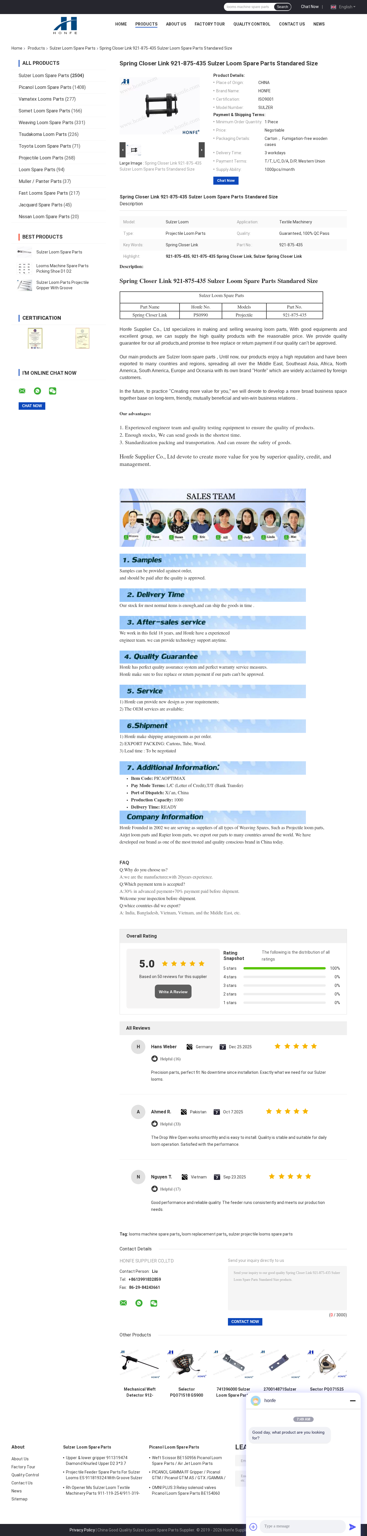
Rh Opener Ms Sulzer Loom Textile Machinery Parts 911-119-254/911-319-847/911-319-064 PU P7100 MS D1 (103, 1491)
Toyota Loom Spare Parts (45, 146)
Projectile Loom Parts (41, 158)
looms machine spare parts (154, 1234)
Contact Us (292, 24)
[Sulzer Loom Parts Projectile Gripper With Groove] (24, 285)
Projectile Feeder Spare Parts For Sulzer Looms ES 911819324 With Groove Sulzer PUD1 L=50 (104, 1476)
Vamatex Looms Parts (41, 99)
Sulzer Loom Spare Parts (72, 48)
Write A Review (173, 991)
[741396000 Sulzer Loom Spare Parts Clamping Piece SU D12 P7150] (233, 1364)
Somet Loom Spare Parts (44, 111)
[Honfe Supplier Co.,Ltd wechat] (56, 391)
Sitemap (19, 1499)
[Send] (352, 1527)
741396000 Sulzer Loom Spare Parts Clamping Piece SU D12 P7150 (233, 1392)
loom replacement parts (204, 1234)
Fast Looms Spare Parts (43, 193)
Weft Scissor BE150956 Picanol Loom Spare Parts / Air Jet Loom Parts (187, 1460)
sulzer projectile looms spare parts (261, 1234)
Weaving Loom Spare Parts (46, 122)
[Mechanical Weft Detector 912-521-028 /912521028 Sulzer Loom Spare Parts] (140, 1364)
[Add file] (253, 1527)
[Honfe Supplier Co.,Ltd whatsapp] (41, 391)
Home (121, 24)
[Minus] (352, 1400)
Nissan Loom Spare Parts (44, 216)
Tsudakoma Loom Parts (43, 134)
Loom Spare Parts (37, 169)
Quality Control (251, 24)
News (319, 24)
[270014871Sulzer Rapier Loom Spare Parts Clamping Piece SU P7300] (280, 1364)
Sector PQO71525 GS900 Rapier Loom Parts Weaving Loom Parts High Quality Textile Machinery (326, 1392)
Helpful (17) (170, 1189)
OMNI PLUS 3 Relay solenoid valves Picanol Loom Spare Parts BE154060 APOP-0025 (186, 1491)
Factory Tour (210, 24)
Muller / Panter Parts (40, 181)
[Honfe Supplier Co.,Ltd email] (26, 391)
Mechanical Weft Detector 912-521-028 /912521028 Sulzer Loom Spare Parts (140, 1392)
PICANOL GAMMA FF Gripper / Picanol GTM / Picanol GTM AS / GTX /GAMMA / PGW (189, 1476)
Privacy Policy (82, 1530)
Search (282, 7)
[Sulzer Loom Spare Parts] (24, 252)
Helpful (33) (170, 1124)
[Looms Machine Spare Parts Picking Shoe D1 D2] (24, 269)
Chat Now (310, 6)
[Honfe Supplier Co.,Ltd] (65, 25)
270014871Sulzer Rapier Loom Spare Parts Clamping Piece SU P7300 (279, 1392)
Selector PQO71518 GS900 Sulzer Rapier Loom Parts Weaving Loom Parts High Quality (186, 1392)
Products (146, 24)
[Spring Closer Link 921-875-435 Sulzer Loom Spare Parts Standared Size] (160, 107)
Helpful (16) (170, 1059)
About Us (176, 24)
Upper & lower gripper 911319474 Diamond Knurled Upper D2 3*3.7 (96, 1460)
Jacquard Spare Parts (41, 205)
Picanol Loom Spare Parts (45, 87)
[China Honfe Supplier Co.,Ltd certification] (35, 338)
